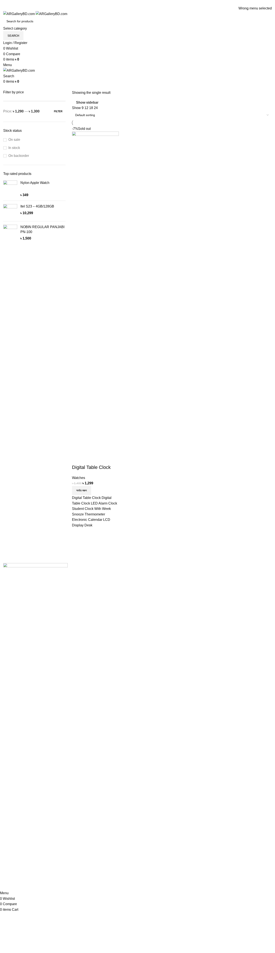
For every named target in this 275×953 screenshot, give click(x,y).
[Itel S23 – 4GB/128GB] (10, 211)
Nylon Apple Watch (34, 183)
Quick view (89, 458)
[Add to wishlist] (100, 458)
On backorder (18, 156)
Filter (58, 111)
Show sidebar (87, 102)
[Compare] (77, 458)
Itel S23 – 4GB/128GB (37, 206)
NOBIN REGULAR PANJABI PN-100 (42, 229)
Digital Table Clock (91, 467)
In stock (14, 148)
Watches (78, 478)
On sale (14, 139)
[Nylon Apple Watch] (10, 188)
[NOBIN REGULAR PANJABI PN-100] (10, 233)
